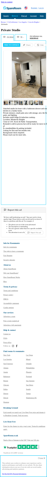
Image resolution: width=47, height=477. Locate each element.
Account (33, 16)
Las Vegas (29, 355)
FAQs (5, 338)
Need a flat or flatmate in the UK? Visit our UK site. (21, 440)
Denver (5, 394)
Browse (15, 16)
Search (6, 16)
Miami (28, 359)
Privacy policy (8, 295)
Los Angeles (7, 359)
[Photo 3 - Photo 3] (11, 103)
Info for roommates (10, 247)
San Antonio (30, 381)
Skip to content (6, 2)
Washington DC (31, 398)
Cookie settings (8, 308)
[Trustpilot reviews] (21, 448)
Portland (29, 377)
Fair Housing (7, 255)
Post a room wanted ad (11, 321)
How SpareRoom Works (11, 277)
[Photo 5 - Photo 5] (21, 103)
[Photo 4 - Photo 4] (16, 103)
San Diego (29, 385)
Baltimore (6, 377)
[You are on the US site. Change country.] (26, 8)
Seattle (28, 389)
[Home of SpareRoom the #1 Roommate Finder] (12, 8)
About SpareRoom (9, 269)
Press (7, 342)
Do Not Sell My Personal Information (14, 474)
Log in (41, 8)
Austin (5, 372)
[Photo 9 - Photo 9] (41, 103)
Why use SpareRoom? (10, 273)
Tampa (28, 394)
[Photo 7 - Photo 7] (31, 103)
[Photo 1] (29, 75)
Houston (6, 402)
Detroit (5, 398)
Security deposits (9, 260)
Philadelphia (30, 368)
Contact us (6, 334)
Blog (5, 282)
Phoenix (29, 372)
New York (6, 355)
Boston (5, 381)
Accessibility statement (11, 303)
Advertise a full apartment (12, 325)
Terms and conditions (10, 291)
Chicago (6, 385)
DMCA (5, 299)
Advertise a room (9, 316)
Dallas (5, 389)
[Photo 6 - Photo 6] (26, 103)
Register (34, 8)
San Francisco (8, 364)
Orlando (29, 364)
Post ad (24, 16)
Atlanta (5, 368)
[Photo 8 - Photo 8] (36, 103)
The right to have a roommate (13, 251)
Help (42, 16)
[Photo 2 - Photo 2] (6, 103)
